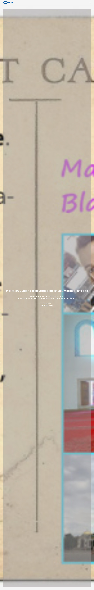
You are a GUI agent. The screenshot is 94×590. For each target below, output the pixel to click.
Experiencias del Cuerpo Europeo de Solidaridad (59, 298)
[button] (90, 2)
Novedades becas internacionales (31, 298)
